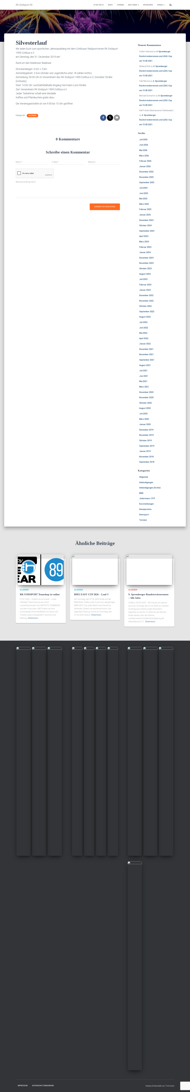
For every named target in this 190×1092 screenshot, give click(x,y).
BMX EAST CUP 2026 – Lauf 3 (91, 594)
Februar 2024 (145, 247)
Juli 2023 (143, 279)
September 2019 (146, 446)
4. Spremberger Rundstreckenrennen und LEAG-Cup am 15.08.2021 (155, 56)
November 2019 (146, 435)
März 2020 (144, 419)
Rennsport (144, 514)
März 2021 (144, 387)
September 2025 (146, 182)
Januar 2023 (145, 290)
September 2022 (146, 311)
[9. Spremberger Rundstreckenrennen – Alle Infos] (149, 569)
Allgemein (32, 115)
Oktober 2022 (145, 306)
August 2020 (145, 408)
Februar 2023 (145, 285)
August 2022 (145, 317)
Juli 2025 (143, 188)
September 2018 (146, 462)
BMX (141, 493)
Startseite (98, 5)
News (110, 5)
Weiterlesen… (33, 618)
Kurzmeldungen (146, 504)
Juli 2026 (143, 139)
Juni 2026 (143, 145)
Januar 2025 (145, 215)
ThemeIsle (169, 1086)
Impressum (23, 1086)
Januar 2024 (145, 252)
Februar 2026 (145, 161)
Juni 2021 (143, 376)
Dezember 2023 (146, 258)
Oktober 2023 (145, 268)
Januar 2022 (145, 344)
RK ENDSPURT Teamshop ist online (40, 594)
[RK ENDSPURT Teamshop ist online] (41, 569)
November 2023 (146, 263)
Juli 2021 (143, 370)
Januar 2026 (145, 166)
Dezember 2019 (146, 430)
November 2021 (146, 354)
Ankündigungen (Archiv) (150, 488)
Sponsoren (148, 5)
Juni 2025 (143, 193)
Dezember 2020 (146, 392)
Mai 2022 (143, 333)
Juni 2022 (143, 328)
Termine (120, 5)
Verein (160, 5)
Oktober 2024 (145, 225)
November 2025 (146, 177)
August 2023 (145, 274)
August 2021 (145, 365)
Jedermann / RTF (147, 498)
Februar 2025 (145, 209)
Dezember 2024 (146, 220)
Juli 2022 (143, 322)
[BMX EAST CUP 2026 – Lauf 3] (95, 569)
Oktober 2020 (145, 403)
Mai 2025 (143, 198)
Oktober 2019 (145, 440)
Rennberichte (145, 509)
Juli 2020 (143, 414)
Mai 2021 (143, 381)
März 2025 (144, 204)
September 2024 (146, 231)
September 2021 (146, 360)
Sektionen (133, 5)
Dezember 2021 (146, 349)
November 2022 (146, 301)
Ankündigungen (146, 482)
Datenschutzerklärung (43, 1086)
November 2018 (146, 457)
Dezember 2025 (146, 172)
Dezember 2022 (146, 295)
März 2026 (144, 156)
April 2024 (143, 236)
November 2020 (146, 397)
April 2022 (143, 338)
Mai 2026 (143, 150)
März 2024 (144, 242)
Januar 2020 (145, 424)
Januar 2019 (145, 451)
